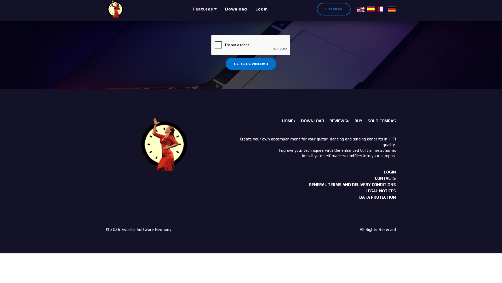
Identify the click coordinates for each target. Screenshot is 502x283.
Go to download (251, 64)
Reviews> (339, 121)
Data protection (377, 197)
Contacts (385, 178)
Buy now (333, 9)
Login (261, 9)
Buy (358, 121)
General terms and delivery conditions (352, 184)
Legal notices (381, 191)
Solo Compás (382, 121)
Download (236, 9)
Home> (289, 121)
